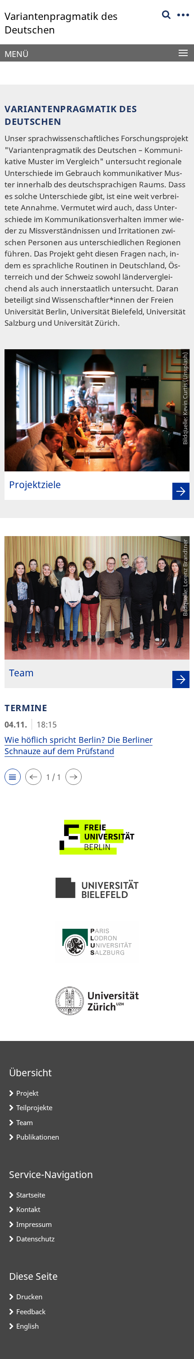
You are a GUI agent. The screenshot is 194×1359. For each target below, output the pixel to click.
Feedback (31, 1311)
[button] (13, 777)
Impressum (34, 1224)
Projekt (27, 1093)
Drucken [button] (29, 1296)
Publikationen (37, 1136)
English (27, 1325)
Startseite (30, 1194)
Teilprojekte (34, 1107)
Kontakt (28, 1209)
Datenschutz (35, 1238)
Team (24, 1122)
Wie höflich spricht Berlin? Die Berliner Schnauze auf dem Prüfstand (78, 745)
